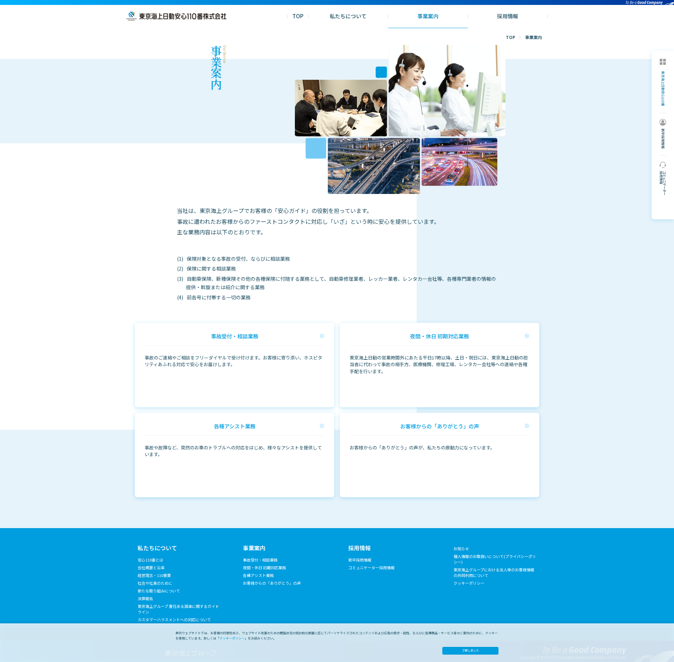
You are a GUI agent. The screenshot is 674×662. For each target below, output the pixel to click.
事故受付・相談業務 (260, 560)
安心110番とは (150, 560)
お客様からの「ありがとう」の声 (272, 583)
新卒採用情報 (359, 560)
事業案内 (427, 16)
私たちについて (348, 16)
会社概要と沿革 (151, 567)
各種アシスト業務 (258, 575)
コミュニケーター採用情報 (371, 567)
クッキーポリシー (469, 583)
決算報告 (145, 598)
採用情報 (507, 16)
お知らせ (461, 548)
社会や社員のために (155, 583)
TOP (297, 16)
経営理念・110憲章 (154, 575)
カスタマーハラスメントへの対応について (174, 619)
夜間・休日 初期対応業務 (264, 567)
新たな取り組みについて (159, 590)
